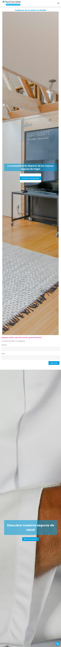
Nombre (4, 345)
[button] (58, 3)
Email (3, 353)
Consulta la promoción (46, 178)
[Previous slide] (2, 531)
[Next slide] (59, 531)
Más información (30, 539)
